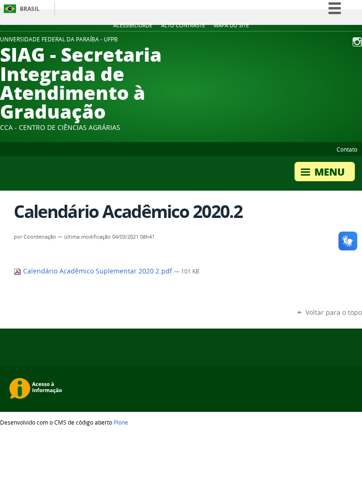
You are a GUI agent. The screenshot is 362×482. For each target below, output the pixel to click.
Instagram (357, 42)
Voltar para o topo (333, 312)
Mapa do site (231, 25)
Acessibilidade (132, 25)
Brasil (30, 9)
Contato (347, 149)
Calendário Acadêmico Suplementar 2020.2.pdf (97, 271)
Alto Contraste (183, 25)
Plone (121, 422)
